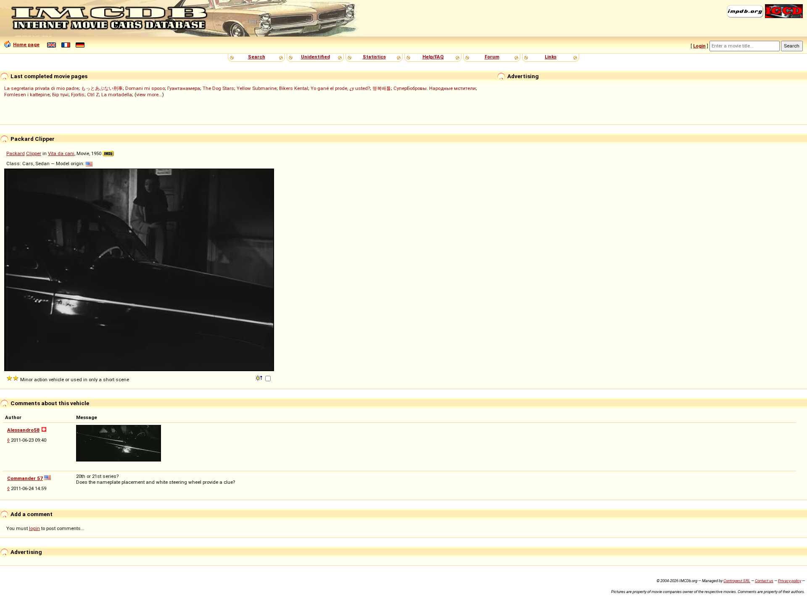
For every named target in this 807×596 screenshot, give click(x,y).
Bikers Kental (293, 88)
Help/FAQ (433, 57)
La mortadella (116, 95)
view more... (149, 95)
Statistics (374, 57)
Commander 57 (25, 478)
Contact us (764, 580)
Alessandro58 (23, 430)
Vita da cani (61, 153)
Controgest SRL (736, 580)
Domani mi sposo (145, 88)
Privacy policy (789, 580)
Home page (26, 44)
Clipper (33, 153)
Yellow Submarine (257, 88)
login (34, 528)
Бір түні (60, 95)
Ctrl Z (93, 95)
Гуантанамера (183, 88)
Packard (15, 153)
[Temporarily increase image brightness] (260, 377)
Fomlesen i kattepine (27, 95)
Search (256, 57)
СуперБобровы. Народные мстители (434, 88)
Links (550, 57)
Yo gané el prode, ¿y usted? (340, 88)
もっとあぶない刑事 (102, 88)
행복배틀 (381, 88)
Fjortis (77, 95)
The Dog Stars (218, 88)
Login (699, 46)
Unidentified (315, 57)
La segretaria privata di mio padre (41, 88)
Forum (492, 57)
